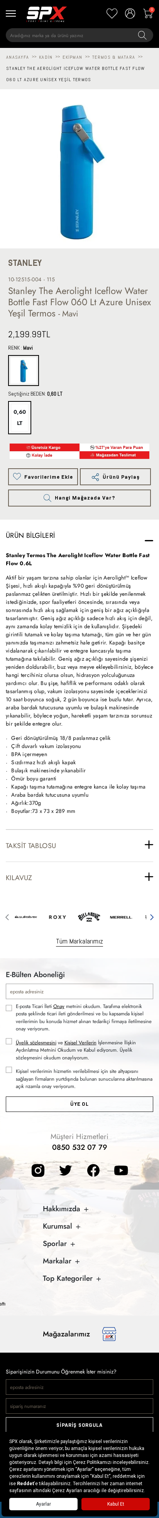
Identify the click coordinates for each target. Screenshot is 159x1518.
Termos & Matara (113, 57)
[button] (7, 916)
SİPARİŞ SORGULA (79, 1425)
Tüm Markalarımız (79, 941)
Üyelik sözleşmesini (36, 1042)
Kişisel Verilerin (80, 1042)
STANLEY (25, 263)
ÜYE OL (79, 1104)
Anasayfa (17, 57)
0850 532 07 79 (79, 1147)
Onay (58, 1006)
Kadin (45, 57)
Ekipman (72, 57)
